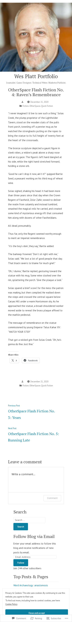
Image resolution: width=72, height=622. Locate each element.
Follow (20, 562)
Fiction (26, 106)
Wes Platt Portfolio (36, 76)
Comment (52, 498)
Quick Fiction (47, 106)
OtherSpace (34, 106)
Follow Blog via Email (34, 536)
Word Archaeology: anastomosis (30, 585)
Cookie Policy (11, 604)
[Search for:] (29, 520)
